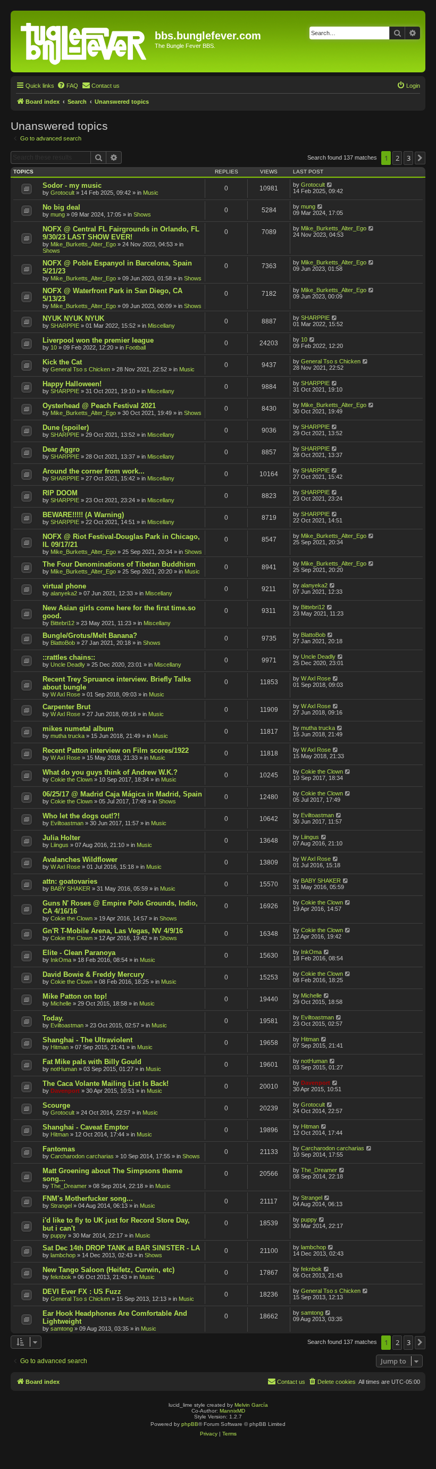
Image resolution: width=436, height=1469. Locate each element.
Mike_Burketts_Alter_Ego (83, 244)
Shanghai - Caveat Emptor (86, 1127)
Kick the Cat (62, 362)
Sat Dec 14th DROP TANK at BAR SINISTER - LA (121, 1248)
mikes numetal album (78, 729)
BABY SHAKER (70, 888)
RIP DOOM (60, 493)
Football (135, 347)
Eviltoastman (67, 823)
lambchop (63, 1255)
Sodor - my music (72, 185)
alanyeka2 (64, 593)
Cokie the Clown (72, 779)
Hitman (60, 1047)
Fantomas (59, 1149)
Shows (142, 214)
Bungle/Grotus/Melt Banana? (90, 636)
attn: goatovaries (70, 881)
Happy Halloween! (72, 384)
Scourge (56, 1105)
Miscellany (161, 325)
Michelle (61, 1003)
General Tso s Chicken (80, 369)
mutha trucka (68, 736)
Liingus (60, 845)
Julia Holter (61, 838)
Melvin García (251, 1405)
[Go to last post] (329, 184)
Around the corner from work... (94, 471)
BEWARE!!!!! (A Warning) (83, 515)
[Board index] (84, 41)
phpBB (189, 1424)
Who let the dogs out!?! (81, 816)
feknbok (61, 1277)
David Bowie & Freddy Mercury (93, 974)
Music (150, 192)
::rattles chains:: (69, 657)
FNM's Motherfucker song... (88, 1198)
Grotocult (62, 192)
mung (58, 214)
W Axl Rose (65, 694)
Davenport (65, 1091)
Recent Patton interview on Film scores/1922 (116, 750)
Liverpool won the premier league (98, 340)
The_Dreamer (69, 1186)
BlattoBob (63, 643)
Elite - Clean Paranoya (79, 953)
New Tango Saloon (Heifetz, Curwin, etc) (108, 1270)
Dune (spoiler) (66, 427)
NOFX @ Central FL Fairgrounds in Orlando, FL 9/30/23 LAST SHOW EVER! (121, 233)
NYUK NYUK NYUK (73, 318)
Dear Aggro (61, 449)
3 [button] (408, 158)
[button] (420, 158)
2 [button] (397, 158)
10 (54, 347)
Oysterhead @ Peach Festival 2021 (99, 406)
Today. (53, 1018)
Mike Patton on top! (75, 996)
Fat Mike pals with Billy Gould (92, 1062)
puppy (58, 1235)
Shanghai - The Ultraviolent (87, 1040)
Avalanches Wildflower (80, 860)
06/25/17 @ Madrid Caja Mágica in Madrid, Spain (122, 794)
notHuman (64, 1069)
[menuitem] (67, 85)
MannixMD (232, 1411)
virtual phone (64, 586)
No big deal (61, 207)
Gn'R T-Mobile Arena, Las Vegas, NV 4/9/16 (113, 931)
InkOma (61, 960)
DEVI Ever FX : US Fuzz (82, 1292)
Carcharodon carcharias (82, 1156)
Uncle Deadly (68, 664)
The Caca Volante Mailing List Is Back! (106, 1084)
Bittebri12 (62, 623)
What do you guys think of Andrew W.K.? (110, 772)
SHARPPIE (65, 325)
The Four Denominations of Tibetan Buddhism (119, 564)
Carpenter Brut (66, 707)
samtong (62, 1328)
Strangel (61, 1205)
